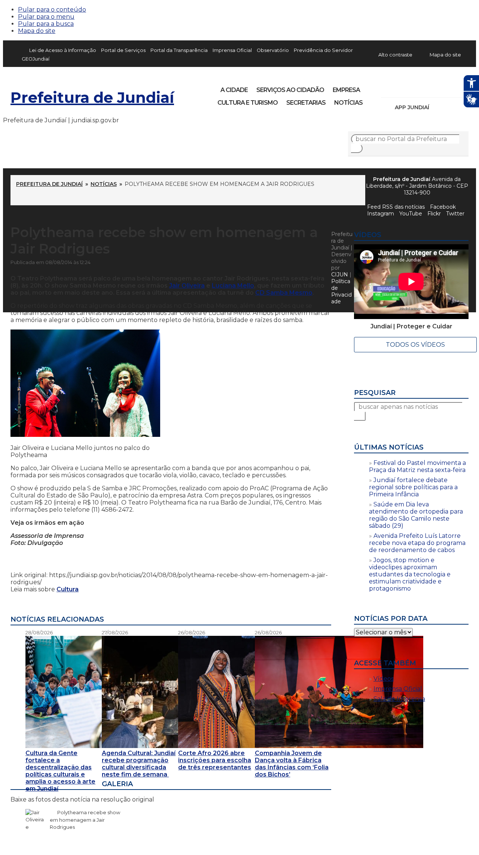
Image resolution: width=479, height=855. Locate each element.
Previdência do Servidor (323, 50)
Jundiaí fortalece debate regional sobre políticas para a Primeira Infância (413, 487)
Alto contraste (395, 55)
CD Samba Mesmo (283, 292)
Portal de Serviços (123, 50)
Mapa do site (36, 30)
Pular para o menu (46, 16)
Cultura (68, 589)
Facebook (387, 87)
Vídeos (383, 678)
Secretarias (306, 102)
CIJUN (339, 274)
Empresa (346, 90)
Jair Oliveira (187, 285)
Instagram (400, 87)
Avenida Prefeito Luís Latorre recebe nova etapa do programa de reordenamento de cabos (417, 543)
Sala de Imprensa (399, 698)
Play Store (450, 107)
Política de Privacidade (341, 291)
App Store (437, 107)
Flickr (451, 87)
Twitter (455, 213)
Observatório (273, 50)
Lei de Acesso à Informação (62, 50)
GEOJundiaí (35, 59)
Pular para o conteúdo (52, 9)
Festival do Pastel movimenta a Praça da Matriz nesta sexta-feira (417, 466)
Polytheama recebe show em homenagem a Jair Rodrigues (85, 819)
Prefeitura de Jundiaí (92, 97)
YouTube (425, 87)
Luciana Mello (233, 285)
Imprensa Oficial (232, 50)
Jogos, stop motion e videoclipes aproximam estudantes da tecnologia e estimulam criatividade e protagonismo (410, 574)
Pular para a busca (46, 23)
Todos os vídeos (415, 344)
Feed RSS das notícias (396, 206)
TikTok (413, 87)
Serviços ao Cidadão (290, 90)
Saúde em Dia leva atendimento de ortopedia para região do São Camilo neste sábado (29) (416, 515)
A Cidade (234, 90)
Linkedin (438, 87)
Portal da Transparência (179, 50)
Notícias (348, 102)
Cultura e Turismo (247, 102)
